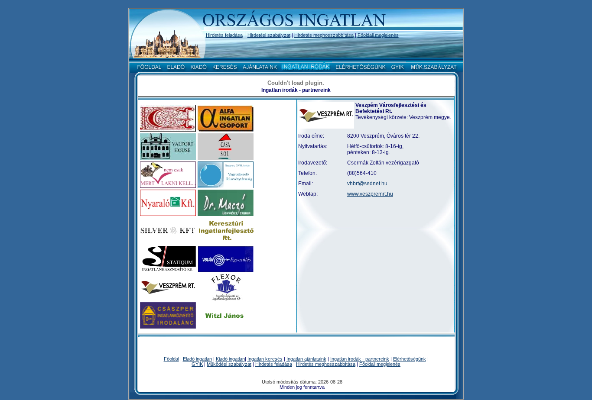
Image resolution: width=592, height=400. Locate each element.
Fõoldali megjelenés (378, 35)
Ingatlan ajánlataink (306, 358)
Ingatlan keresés (265, 358)
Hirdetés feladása (224, 35)
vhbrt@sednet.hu (367, 184)
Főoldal (171, 358)
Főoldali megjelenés (379, 364)
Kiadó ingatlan (230, 358)
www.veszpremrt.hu (370, 194)
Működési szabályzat (229, 364)
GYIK (197, 364)
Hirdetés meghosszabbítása (324, 35)
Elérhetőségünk (409, 358)
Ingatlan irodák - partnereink (359, 358)
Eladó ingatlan (197, 358)
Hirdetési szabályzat (268, 35)
